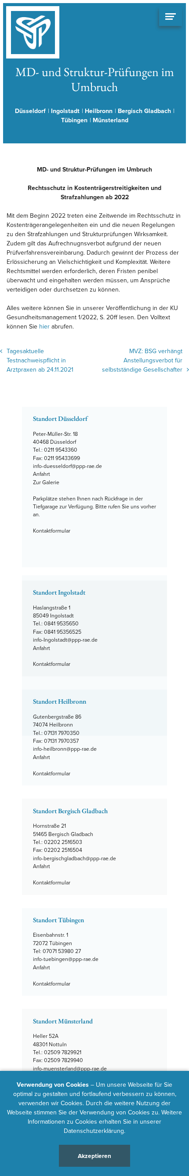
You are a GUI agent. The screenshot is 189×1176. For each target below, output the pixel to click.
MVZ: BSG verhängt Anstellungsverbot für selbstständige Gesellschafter (142, 360)
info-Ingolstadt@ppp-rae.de (65, 639)
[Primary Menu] (170, 16)
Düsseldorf (30, 110)
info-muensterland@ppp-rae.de (70, 1068)
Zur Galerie (46, 482)
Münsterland (110, 120)
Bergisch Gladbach (144, 110)
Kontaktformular (51, 530)
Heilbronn (99, 110)
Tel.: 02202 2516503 (57, 842)
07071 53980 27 (62, 951)
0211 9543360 (60, 449)
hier (44, 326)
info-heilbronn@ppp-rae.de (65, 748)
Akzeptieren (94, 1155)
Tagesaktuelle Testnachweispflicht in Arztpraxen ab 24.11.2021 (40, 360)
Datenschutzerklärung (94, 1130)
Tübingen (74, 120)
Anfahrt (41, 474)
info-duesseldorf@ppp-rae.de (67, 466)
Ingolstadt (65, 110)
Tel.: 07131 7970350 (56, 733)
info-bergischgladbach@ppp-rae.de (74, 858)
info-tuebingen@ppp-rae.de (65, 959)
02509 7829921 (62, 1052)
